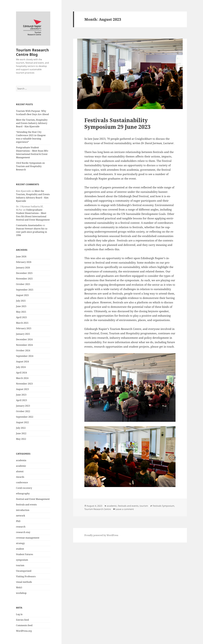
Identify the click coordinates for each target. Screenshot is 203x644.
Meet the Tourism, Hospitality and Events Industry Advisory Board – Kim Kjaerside (32, 123)
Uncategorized (23, 570)
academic (21, 465)
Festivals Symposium (163, 505)
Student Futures (24, 554)
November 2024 (24, 344)
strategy (20, 543)
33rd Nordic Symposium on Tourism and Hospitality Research (30, 166)
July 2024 (21, 367)
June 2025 (21, 306)
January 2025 (23, 333)
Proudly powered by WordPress (101, 535)
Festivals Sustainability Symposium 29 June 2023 (117, 123)
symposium (22, 559)
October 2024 (23, 350)
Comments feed (24, 625)
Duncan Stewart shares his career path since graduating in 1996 (32, 232)
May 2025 (21, 311)
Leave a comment (124, 509)
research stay (23, 532)
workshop (21, 593)
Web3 (19, 587)
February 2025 (23, 328)
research (20, 526)
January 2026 (23, 267)
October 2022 (23, 411)
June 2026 (21, 256)
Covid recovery (24, 487)
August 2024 (22, 361)
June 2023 (21, 394)
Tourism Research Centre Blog (32, 52)
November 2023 (24, 383)
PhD (18, 521)
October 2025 (23, 284)
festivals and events (26, 504)
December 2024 (24, 339)
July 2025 (21, 300)
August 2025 (22, 295)
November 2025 (24, 278)
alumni (19, 471)
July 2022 (21, 427)
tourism (20, 565)
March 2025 (22, 322)
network (20, 515)
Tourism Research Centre (97, 509)
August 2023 (22, 389)
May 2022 (21, 438)
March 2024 (22, 378)
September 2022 (24, 416)
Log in (19, 614)
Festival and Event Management (33, 499)
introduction (22, 510)
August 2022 (22, 422)
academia (21, 460)
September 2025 (24, 289)
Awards (20, 476)
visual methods (24, 581)
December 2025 (24, 273)
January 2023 (23, 405)
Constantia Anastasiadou (29, 225)
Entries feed (22, 619)
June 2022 (21, 433)
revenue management (27, 537)
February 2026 (23, 262)
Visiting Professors (26, 576)
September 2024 (24, 356)
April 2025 (21, 317)
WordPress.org (24, 630)
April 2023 (21, 400)
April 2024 (21, 372)
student (20, 548)
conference (22, 482)
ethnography (23, 493)
